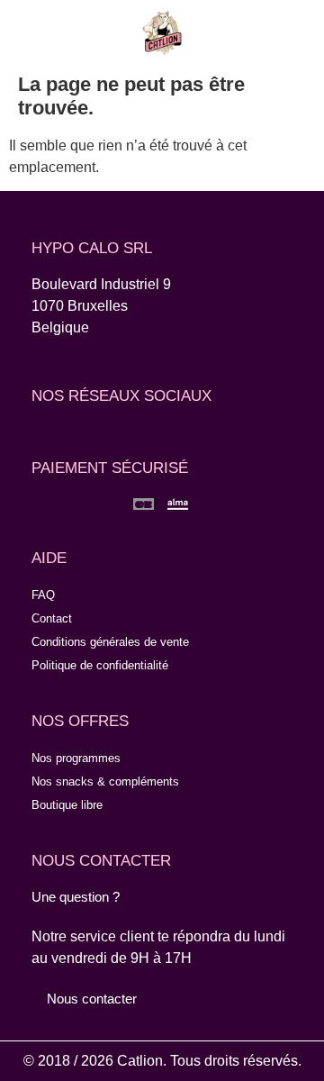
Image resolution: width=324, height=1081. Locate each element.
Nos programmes (76, 758)
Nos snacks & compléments (105, 781)
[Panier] (288, 31)
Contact (52, 618)
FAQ (43, 595)
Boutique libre (67, 805)
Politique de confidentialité (100, 665)
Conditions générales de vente (110, 642)
